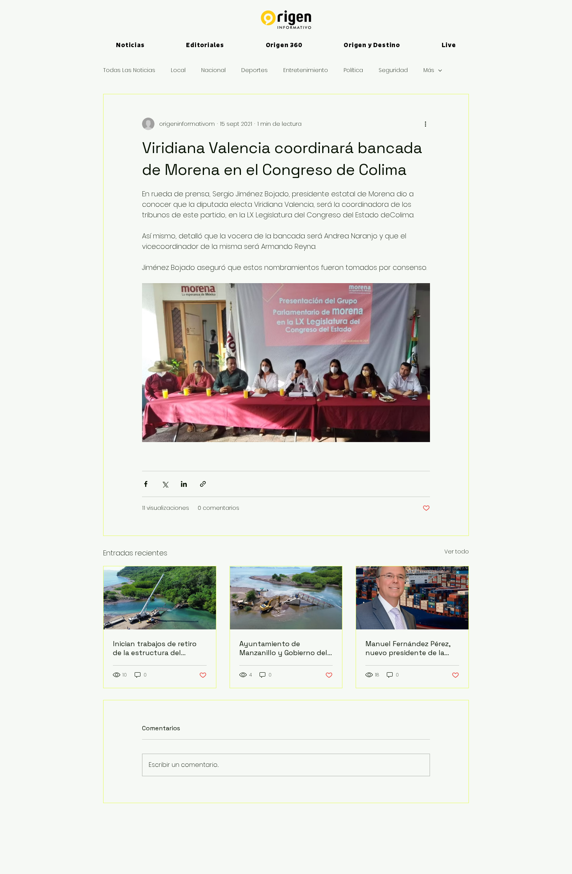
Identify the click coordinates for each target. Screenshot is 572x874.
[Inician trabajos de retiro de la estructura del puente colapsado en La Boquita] (160, 597)
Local (178, 70)
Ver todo (456, 551)
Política (353, 70)
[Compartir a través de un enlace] (203, 484)
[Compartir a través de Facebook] (145, 484)
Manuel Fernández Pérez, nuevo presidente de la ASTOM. (407, 648)
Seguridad (393, 70)
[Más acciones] (425, 124)
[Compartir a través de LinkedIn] (184, 484)
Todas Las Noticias (129, 70)
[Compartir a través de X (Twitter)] (164, 484)
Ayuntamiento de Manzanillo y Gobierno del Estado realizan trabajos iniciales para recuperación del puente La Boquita (284, 648)
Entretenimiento (305, 70)
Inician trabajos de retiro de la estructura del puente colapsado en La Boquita (155, 648)
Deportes (254, 70)
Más (428, 70)
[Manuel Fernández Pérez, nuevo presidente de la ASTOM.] (412, 597)
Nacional (213, 70)
